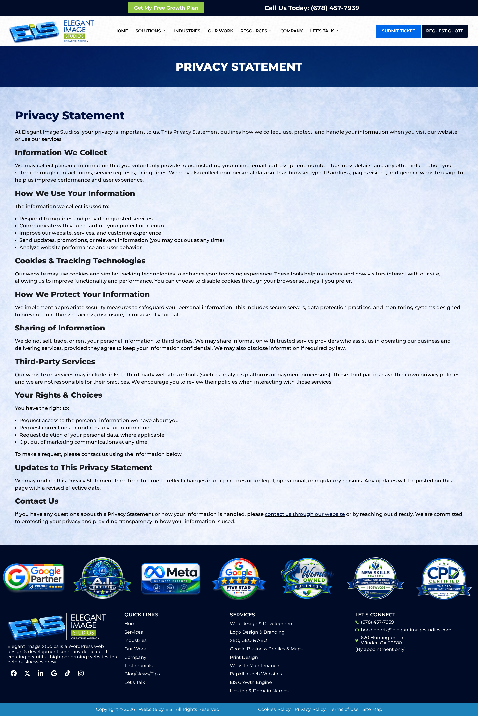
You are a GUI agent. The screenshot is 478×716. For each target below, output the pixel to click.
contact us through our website (305, 514)
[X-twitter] (27, 673)
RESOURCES (253, 30)
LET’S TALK (322, 30)
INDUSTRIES (187, 30)
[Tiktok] (67, 673)
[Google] (54, 673)
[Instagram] (81, 673)
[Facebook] (13, 673)
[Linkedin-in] (40, 673)
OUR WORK (220, 30)
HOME (121, 30)
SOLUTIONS (148, 30)
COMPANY (291, 30)
